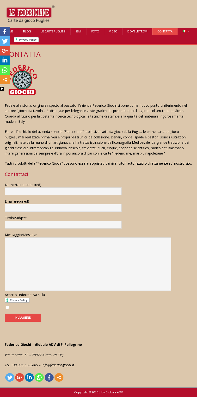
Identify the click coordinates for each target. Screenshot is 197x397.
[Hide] (2, 89)
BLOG (27, 31)
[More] (59, 377)
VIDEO (113, 31)
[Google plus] (19, 377)
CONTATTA (165, 31)
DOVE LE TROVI (137, 31)
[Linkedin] (29, 377)
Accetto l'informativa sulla (25, 294)
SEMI (78, 31)
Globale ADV (114, 392)
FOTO (95, 31)
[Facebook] (49, 377)
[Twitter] (9, 377)
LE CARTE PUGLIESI (53, 31)
